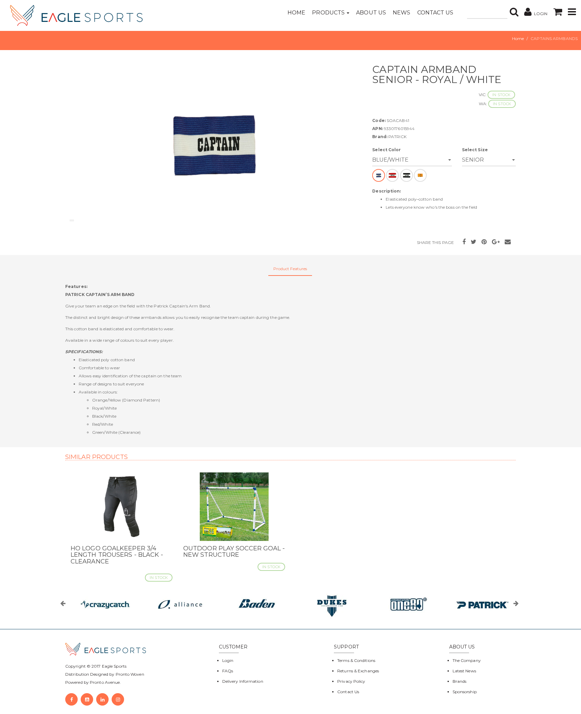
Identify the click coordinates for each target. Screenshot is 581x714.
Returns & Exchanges (358, 670)
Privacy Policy (351, 681)
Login (228, 660)
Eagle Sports (113, 666)
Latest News (464, 670)
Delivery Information (242, 681)
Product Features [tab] (290, 268)
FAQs (227, 670)
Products (329, 12)
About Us (371, 12)
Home (296, 12)
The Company (467, 660)
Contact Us (435, 12)
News (401, 12)
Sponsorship (465, 691)
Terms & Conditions (356, 660)
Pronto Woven (130, 674)
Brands (460, 681)
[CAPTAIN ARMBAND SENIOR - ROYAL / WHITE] (213, 144)
